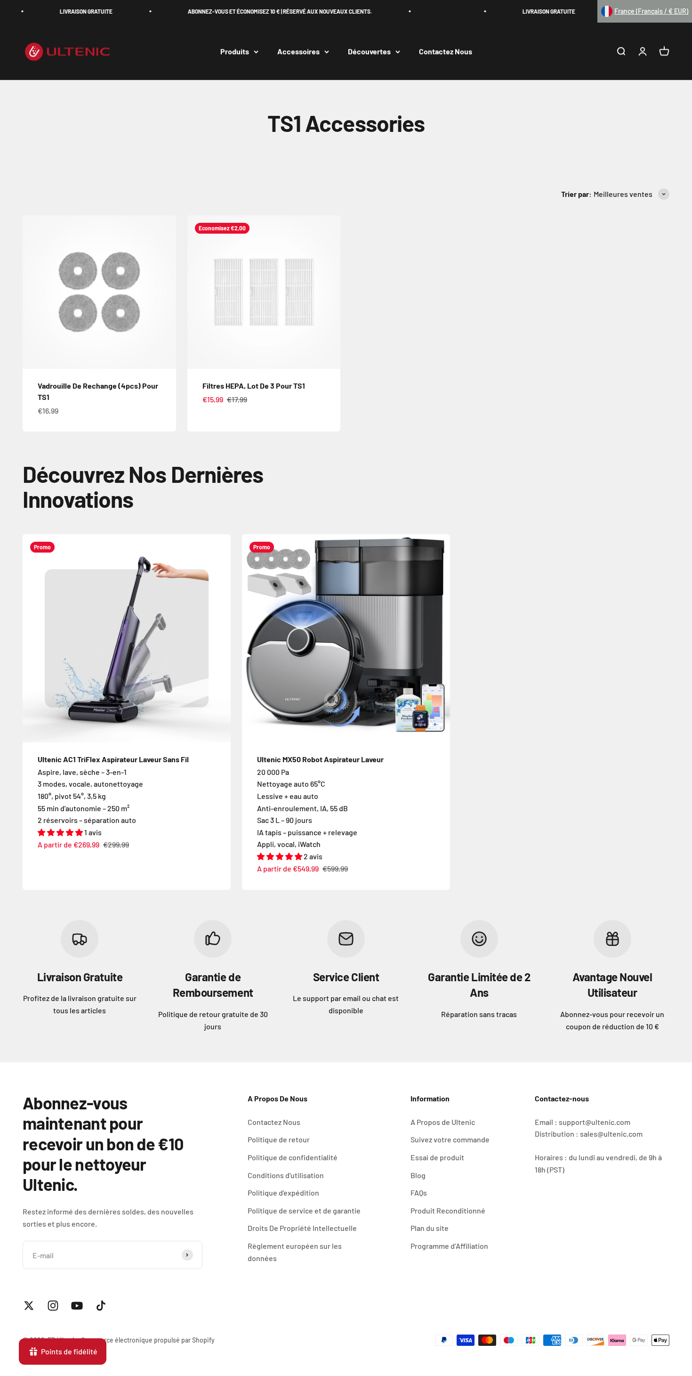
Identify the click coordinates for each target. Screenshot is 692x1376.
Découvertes (369, 51)
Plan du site (429, 1227)
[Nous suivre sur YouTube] (77, 1305)
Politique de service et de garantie (304, 1210)
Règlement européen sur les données (295, 1251)
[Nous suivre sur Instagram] (53, 1305)
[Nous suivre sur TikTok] (101, 1305)
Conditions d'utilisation (286, 1175)
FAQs (418, 1192)
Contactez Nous (445, 51)
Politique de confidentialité (293, 1157)
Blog (418, 1175)
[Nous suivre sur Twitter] (29, 1305)
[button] (644, 11)
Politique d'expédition (283, 1192)
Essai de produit (437, 1157)
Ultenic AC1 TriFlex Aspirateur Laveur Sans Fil (113, 759)
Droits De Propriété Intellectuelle (302, 1227)
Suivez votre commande (450, 1139)
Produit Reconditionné (447, 1210)
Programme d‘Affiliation (449, 1245)
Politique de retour (279, 1139)
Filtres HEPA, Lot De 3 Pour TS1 (253, 385)
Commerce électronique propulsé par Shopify (148, 1340)
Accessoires (298, 51)
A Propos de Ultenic (442, 1121)
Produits (234, 51)
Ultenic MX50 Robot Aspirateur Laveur (320, 759)
